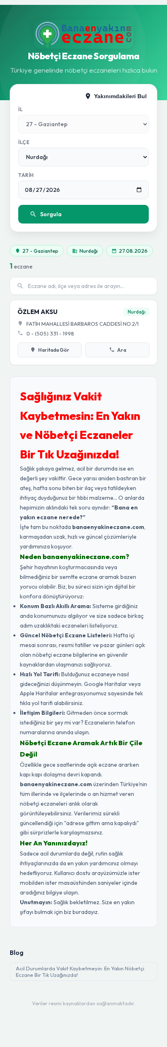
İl (20, 109)
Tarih (26, 175)
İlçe (24, 142)
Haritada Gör (53, 350)
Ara (121, 350)
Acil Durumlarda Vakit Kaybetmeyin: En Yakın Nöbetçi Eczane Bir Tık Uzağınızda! (80, 971)
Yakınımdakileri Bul (120, 96)
